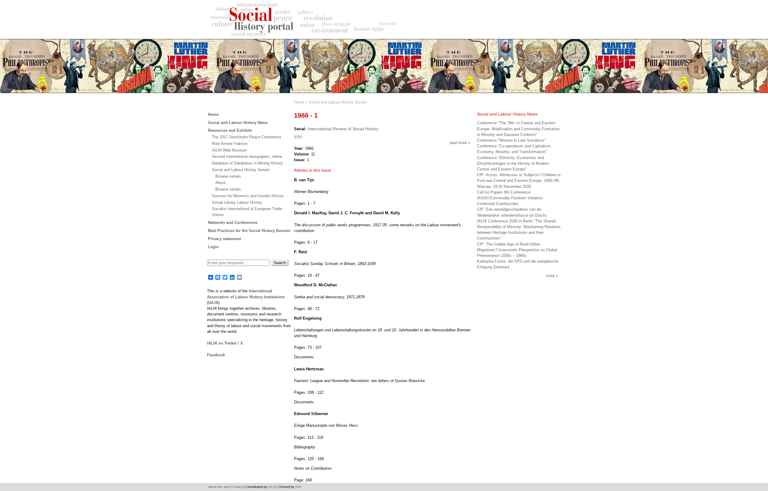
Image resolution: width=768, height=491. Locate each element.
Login (213, 247)
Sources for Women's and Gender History (248, 196)
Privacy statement (224, 238)
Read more (459, 142)
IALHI (272, 487)
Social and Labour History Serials (338, 102)
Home (299, 102)
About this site (218, 487)
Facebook (216, 355)
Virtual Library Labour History (237, 202)
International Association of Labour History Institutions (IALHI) (246, 297)
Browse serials (228, 176)
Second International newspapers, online (247, 156)
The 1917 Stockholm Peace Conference (246, 137)
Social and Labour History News (238, 122)
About (220, 182)
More (550, 275)
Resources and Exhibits (230, 130)
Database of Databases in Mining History (247, 163)
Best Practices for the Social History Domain (249, 230)
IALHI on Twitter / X (225, 343)
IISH (298, 137)
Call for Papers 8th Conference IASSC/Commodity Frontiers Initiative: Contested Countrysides (510, 198)
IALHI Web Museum (229, 150)
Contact (237, 487)
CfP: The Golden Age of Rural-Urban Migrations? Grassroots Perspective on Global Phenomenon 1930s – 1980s (517, 250)
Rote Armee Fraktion (230, 143)
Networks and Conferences (232, 222)
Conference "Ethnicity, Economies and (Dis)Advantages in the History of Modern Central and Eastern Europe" (513, 163)
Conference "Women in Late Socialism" (511, 140)
